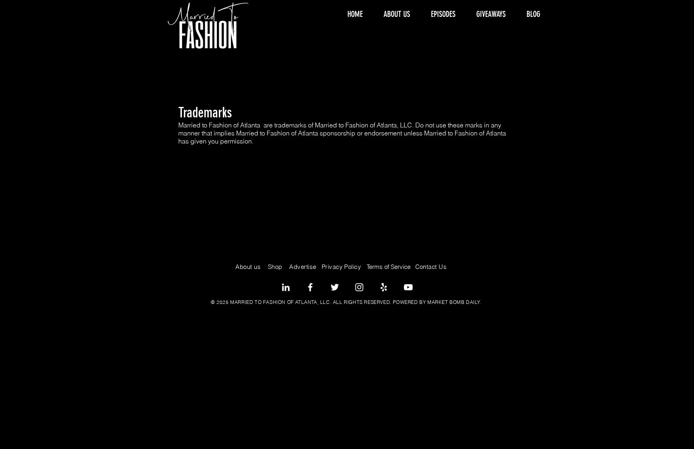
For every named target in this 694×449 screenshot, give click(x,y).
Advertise (304, 267)
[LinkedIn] (285, 287)
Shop (277, 267)
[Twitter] (334, 287)
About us (248, 267)
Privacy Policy (342, 267)
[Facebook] (310, 287)
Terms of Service (389, 267)
